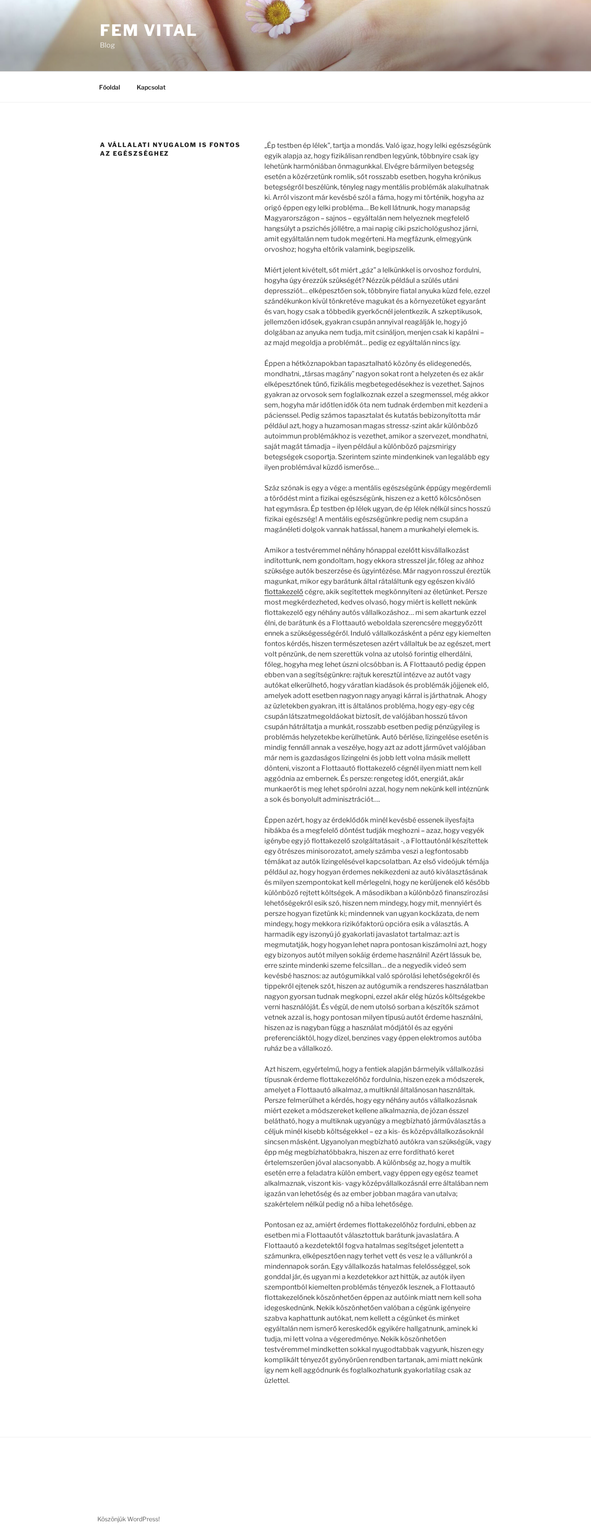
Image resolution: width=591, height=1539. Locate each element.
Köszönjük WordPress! (128, 1519)
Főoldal (109, 87)
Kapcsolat (151, 87)
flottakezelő (283, 592)
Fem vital (149, 30)
